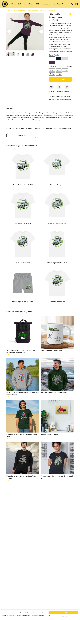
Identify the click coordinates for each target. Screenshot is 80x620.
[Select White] (52, 58)
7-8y (65, 70)
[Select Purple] (52, 62)
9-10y (52, 74)
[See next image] (41, 32)
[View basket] (76, 4)
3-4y (51, 70)
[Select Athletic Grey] (65, 58)
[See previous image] (9, 32)
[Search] (73, 4)
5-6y (58, 70)
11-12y (58, 74)
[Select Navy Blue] (58, 58)
